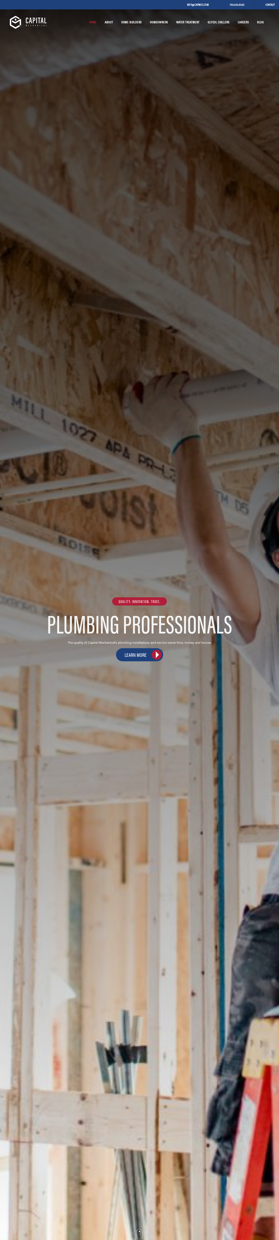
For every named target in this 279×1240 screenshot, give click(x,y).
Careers (243, 22)
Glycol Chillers (219, 22)
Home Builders (131, 22)
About (109, 22)
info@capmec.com (198, 4)
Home (93, 22)
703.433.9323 (237, 4)
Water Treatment (188, 22)
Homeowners (159, 22)
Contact (270, 4)
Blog (260, 22)
